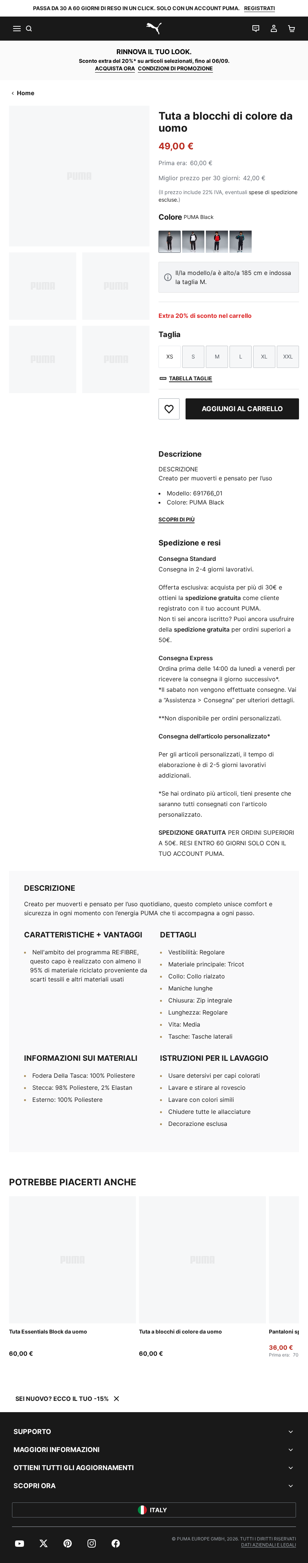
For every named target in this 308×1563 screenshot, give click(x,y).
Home (26, 93)
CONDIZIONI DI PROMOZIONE (175, 68)
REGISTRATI (259, 8)
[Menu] (16, 28)
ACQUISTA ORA (115, 68)
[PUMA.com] (154, 28)
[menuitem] (19, 1543)
